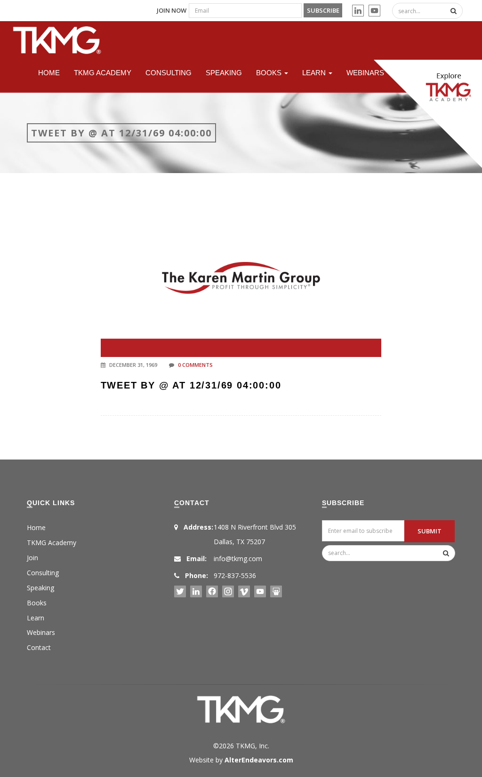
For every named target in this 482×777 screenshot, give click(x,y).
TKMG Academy (102, 73)
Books (269, 73)
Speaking (224, 73)
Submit (430, 531)
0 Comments (195, 364)
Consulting (168, 73)
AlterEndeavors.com (259, 759)
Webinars (365, 73)
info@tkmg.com (238, 558)
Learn (315, 73)
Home (49, 73)
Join (32, 557)
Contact (39, 647)
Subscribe (323, 10)
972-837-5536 (235, 575)
